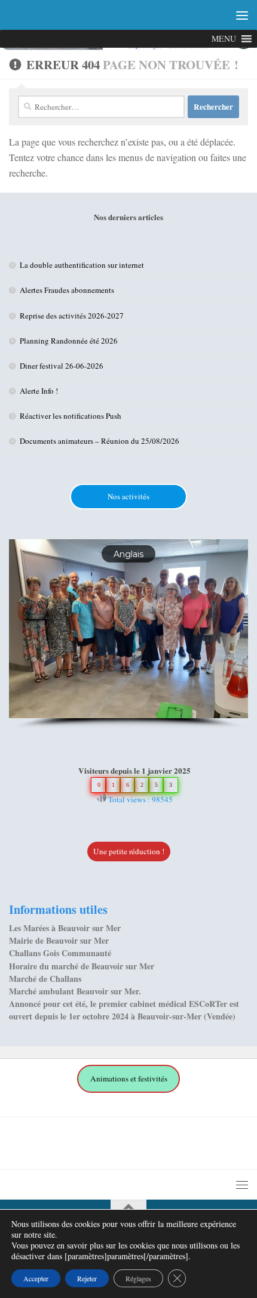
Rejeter (87, 1278)
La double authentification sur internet (82, 264)
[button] (128, 1079)
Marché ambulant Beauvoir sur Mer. (75, 991)
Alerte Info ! (39, 390)
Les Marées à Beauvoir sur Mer (65, 928)
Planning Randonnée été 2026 (69, 340)
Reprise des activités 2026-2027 (72, 315)
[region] (128, 634)
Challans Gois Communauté (60, 953)
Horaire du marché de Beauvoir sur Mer (81, 966)
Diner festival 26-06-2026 (61, 365)
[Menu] (242, 15)
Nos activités (128, 496)
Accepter (35, 1278)
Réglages (138, 1278)
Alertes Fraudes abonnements (67, 290)
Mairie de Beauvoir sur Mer (59, 940)
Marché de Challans (45, 978)
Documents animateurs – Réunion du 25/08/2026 (99, 440)
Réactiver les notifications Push (70, 415)
